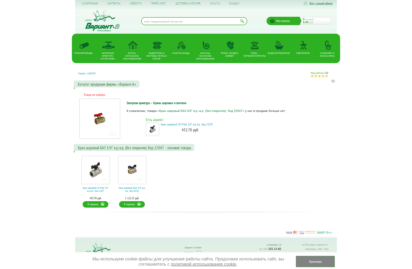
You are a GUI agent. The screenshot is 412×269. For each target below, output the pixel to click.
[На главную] (102, 21)
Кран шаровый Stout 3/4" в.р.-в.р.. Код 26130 (132, 189)
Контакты (114, 3)
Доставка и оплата (188, 3)
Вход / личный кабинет (321, 3)
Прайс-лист (158, 3)
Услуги (215, 3)
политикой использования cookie (203, 264)
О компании (90, 3)
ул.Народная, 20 (274, 244)
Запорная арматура (138, 103)
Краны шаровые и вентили (169, 103)
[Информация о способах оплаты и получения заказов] (309, 234)
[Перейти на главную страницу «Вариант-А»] (100, 252)
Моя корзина (283, 21)
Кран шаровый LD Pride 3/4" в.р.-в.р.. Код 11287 (187, 124)
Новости (135, 3)
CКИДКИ (234, 3)
